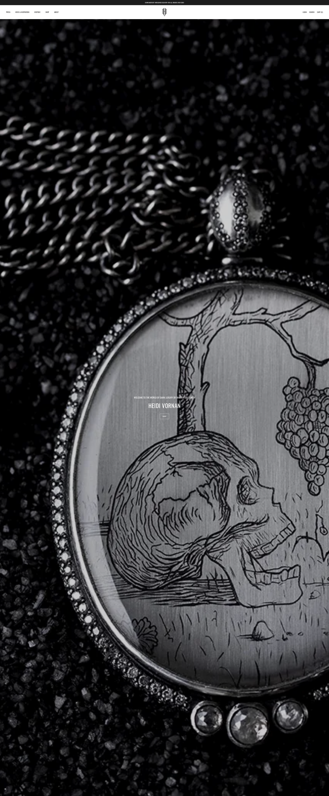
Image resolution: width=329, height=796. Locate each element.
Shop (47, 12)
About (56, 12)
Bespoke (37, 12)
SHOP (164, 416)
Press (8, 12)
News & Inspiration (22, 12)
